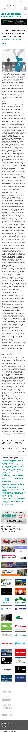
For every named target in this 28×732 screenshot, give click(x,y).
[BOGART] (14, 22)
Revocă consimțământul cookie (9, 731)
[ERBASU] (20, 634)
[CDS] (6, 591)
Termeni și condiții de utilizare (8, 722)
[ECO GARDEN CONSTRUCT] (20, 600)
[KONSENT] (6, 608)
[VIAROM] (20, 608)
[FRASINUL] (6, 652)
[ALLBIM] (14, 565)
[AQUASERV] (20, 617)
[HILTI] (14, 541)
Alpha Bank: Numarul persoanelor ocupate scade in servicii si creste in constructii (14, 449)
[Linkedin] (5, 5)
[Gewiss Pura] (20, 591)
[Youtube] (10, 5)
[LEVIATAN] (6, 669)
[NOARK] (6, 626)
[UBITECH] (6, 582)
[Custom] (7, 5)
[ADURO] (20, 652)
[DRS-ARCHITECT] (20, 669)
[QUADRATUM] (6, 660)
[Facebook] (2, 5)
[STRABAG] (6, 643)
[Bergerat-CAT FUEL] (20, 582)
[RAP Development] (6, 678)
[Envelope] (13, 5)
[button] (23, 2)
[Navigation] (25, 14)
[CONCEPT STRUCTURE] (6, 617)
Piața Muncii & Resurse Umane (11, 39)
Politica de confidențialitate (7, 723)
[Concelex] (14, 549)
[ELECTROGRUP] (6, 634)
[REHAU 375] (14, 557)
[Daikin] (20, 643)
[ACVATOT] (6, 600)
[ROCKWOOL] (20, 626)
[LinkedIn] (5, 44)
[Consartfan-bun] (20, 660)
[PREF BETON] (14, 572)
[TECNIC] (20, 678)
